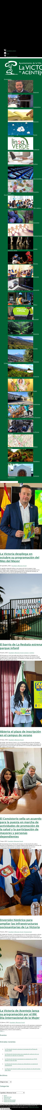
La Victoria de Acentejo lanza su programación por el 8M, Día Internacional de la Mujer (20, 1014)
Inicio (5, 1095)
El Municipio (7, 363)
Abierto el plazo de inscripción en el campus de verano (20, 733)
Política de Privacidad (10, 1100)
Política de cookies (34, 1107)
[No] (10, 1109)
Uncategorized (28, 932)
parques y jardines (29, 652)
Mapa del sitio (8, 1097)
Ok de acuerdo (5, 1109)
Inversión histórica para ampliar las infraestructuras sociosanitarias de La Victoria (20, 923)
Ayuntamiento (7, 79)
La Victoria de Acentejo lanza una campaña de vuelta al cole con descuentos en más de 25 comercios (22, 1054)
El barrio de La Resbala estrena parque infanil (21, 646)
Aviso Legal (7, 1098)
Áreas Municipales (9, 195)
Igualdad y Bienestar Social (19, 565)
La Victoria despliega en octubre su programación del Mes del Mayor (19, 557)
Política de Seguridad (9, 1101)
